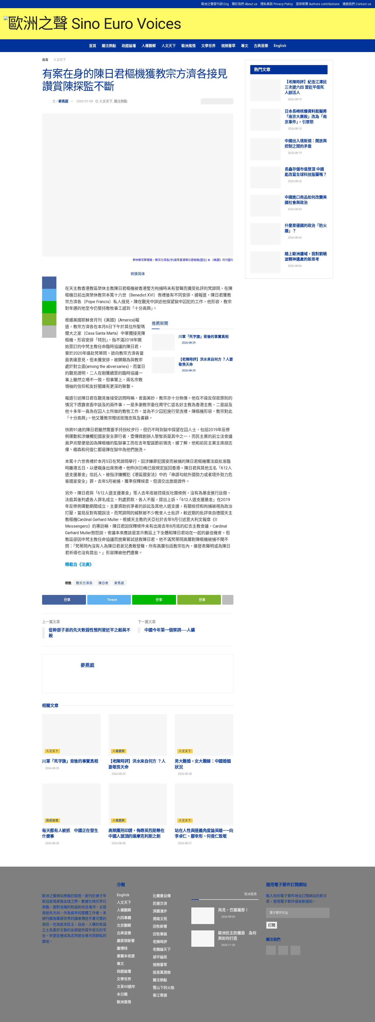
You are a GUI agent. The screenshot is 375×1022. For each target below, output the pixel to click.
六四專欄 (124, 918)
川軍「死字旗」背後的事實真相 (204, 336)
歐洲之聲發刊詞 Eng (215, 4)
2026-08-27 (184, 843)
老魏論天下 (162, 949)
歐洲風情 (188, 46)
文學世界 (208, 46)
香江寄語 (160, 995)
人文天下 (168, 46)
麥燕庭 (63, 101)
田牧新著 (160, 926)
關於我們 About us (244, 4)
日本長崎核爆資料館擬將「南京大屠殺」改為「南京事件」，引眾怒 (306, 116)
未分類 (122, 994)
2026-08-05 (227, 916)
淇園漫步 (160, 911)
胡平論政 (160, 957)
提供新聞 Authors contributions (318, 4)
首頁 (92, 46)
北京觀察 (124, 925)
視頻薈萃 (228, 46)
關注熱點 (109, 46)
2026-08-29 (188, 342)
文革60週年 (126, 986)
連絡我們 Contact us (357, 4)
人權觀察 (149, 46)
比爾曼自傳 (162, 896)
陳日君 (103, 583)
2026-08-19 (294, 99)
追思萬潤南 (162, 972)
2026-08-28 (184, 774)
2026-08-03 (294, 209)
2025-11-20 (227, 945)
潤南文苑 (160, 919)
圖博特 (122, 948)
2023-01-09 (85, 101)
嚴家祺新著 (126, 941)
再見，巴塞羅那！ (233, 910)
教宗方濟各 (84, 583)
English (280, 46)
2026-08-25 (294, 181)
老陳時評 (160, 942)
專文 (244, 46)
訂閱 (271, 925)
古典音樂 (261, 46)
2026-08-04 (294, 266)
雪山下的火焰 (163, 988)
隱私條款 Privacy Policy (276, 4)
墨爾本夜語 (126, 956)
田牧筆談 (160, 934)
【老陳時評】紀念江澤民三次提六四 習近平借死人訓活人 (306, 87)
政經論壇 (129, 46)
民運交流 (160, 903)
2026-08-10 (294, 128)
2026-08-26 (294, 237)
